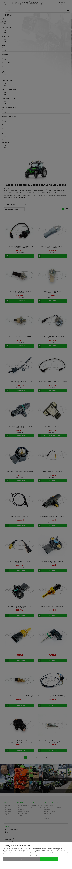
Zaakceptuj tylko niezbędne (14, 859)
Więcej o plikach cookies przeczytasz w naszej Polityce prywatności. (23, 855)
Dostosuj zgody (33, 859)
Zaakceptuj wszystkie (49, 859)
